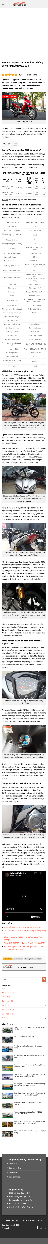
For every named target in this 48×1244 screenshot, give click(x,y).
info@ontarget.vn (22, 1196)
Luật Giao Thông (8, 1014)
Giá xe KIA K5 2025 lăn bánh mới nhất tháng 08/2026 (24, 943)
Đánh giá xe (29, 959)
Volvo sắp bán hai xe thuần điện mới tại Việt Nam (23, 927)
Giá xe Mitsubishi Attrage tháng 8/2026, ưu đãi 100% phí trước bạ (29, 1113)
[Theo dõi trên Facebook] (37, 1227)
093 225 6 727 (23, 1193)
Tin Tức (38, 959)
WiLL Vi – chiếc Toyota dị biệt (24, 1037)
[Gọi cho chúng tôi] (44, 1227)
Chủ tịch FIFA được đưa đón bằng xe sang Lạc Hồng (30, 1132)
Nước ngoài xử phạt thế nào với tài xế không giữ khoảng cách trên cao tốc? (29, 1084)
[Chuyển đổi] (45, 1005)
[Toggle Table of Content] (14, 144)
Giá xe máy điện (8, 1001)
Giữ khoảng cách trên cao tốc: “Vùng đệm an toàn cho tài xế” (29, 1066)
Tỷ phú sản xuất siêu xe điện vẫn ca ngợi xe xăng (29, 1047)
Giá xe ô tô (6, 1005)
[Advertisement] (24, 33)
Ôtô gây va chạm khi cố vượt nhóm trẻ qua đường (29, 1056)
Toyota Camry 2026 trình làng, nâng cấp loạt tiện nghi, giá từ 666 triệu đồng (29, 1075)
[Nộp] (44, 979)
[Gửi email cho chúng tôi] (41, 1227)
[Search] (45, 4)
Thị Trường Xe (25, 1200)
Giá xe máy (18, 959)
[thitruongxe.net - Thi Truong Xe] (19, 4)
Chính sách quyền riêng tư (21, 1207)
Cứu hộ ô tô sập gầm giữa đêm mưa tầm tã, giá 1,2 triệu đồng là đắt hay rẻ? (29, 1122)
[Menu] (3, 4)
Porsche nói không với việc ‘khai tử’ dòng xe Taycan (29, 1103)
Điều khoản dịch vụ (17, 1203)
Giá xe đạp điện (8, 992)
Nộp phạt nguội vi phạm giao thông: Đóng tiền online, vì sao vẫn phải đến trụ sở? (30, 1094)
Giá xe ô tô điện (8, 1009)
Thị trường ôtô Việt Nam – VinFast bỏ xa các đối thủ (29, 1028)
